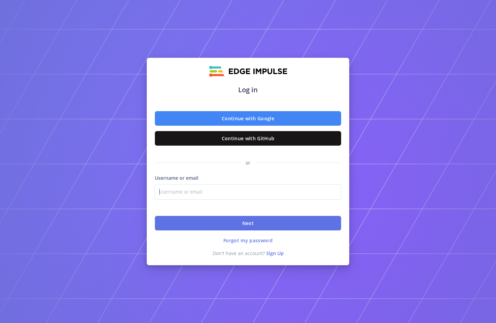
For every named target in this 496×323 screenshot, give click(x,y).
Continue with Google (248, 118)
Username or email (176, 178)
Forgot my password (248, 240)
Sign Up (275, 253)
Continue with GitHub (248, 138)
